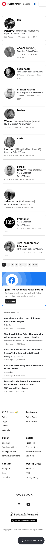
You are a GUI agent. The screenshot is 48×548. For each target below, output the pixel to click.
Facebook (30, 443)
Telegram (6, 469)
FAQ (28, 473)
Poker (4, 417)
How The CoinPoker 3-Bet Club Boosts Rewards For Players (22, 320)
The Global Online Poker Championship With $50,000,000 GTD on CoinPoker (23, 336)
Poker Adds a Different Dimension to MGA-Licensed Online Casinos (22, 383)
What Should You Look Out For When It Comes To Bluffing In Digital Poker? (23, 351)
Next (35, 264)
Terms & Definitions (11, 456)
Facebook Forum (33, 451)
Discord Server (32, 447)
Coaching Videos (9, 447)
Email (4, 473)
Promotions (31, 421)
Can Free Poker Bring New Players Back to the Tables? (23, 367)
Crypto (5, 421)
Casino (5, 426)
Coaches (6, 443)
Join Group (10, 301)
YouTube (30, 456)
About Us (30, 469)
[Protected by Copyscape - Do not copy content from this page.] (24, 520)
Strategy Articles (9, 451)
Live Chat (6, 477)
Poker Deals (31, 417)
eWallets (6, 430)
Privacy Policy (32, 477)
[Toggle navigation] (42, 4)
